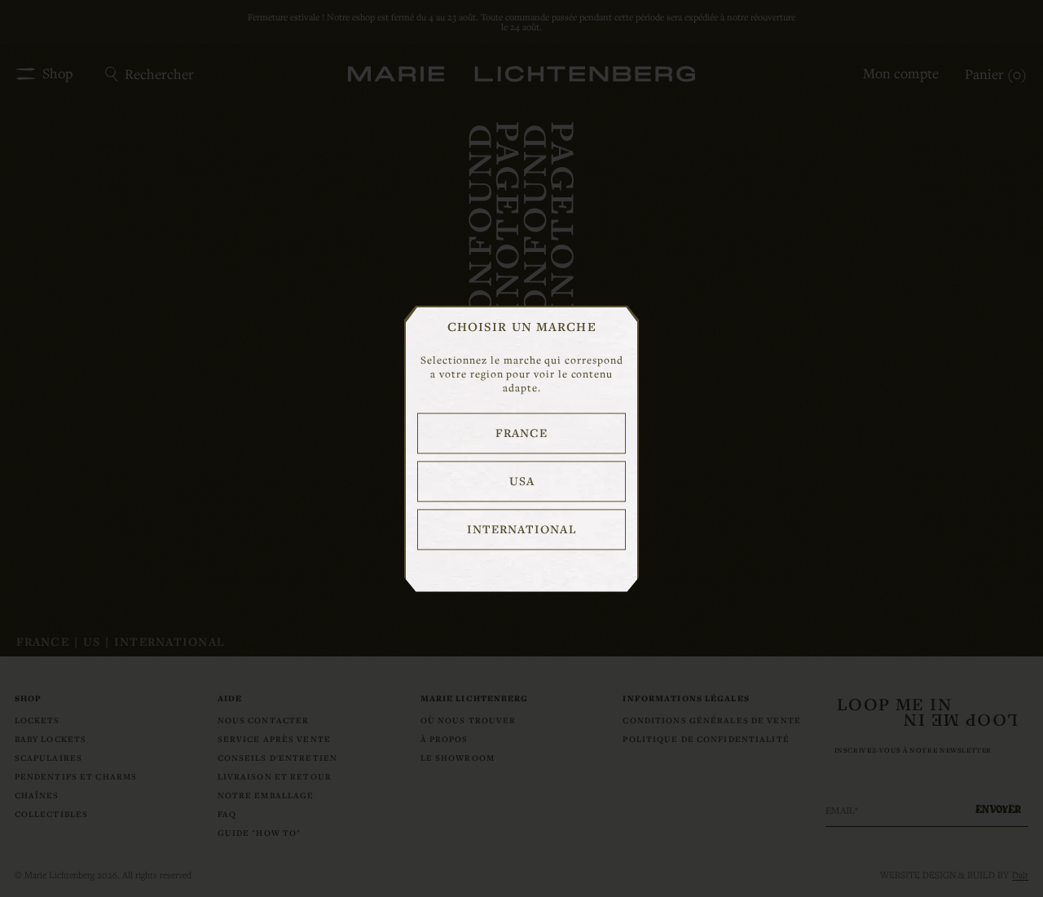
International (522, 529)
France (521, 432)
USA (522, 480)
